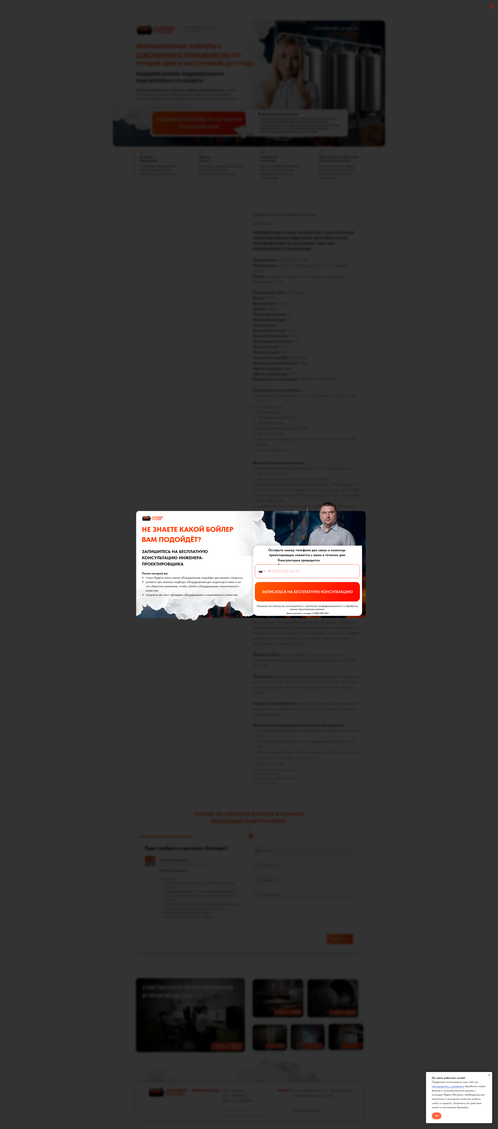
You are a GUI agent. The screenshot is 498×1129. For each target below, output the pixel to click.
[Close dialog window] (492, 6)
